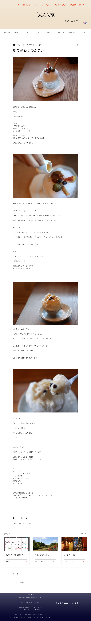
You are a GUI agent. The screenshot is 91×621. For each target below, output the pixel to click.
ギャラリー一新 (69, 555)
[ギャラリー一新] (74, 544)
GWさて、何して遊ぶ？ (14, 555)
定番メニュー (30, 32)
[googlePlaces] (81, 23)
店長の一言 (61, 32)
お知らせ (40, 32)
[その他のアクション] (77, 45)
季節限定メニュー (18, 32)
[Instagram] (84, 23)
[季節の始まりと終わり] (45, 544)
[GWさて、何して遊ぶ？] (17, 544)
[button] (85, 32)
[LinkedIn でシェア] (22, 518)
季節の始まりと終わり (43, 555)
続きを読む (70, 32)
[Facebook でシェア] (13, 518)
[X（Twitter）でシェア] (18, 518)
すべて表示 (84, 533)
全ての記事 (7, 32)
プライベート (50, 32)
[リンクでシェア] (26, 518)
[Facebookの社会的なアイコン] (86, 23)
